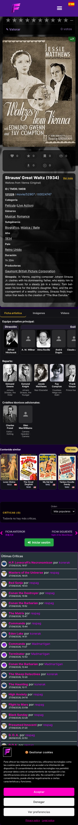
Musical (10, 216)
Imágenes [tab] (39, 313)
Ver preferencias (39, 812)
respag (54, 572)
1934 (8, 238)
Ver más (68, 178)
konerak (64, 562)
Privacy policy (33, 820)
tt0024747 (44, 194)
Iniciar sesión (41, 542)
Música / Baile (30, 227)
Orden (54, 506)
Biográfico (12, 227)
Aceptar (39, 792)
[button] (59, 8)
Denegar (39, 802)
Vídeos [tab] (65, 313)
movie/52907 (26, 194)
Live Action (25, 205)
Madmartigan (41, 644)
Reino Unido (13, 249)
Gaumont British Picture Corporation (30, 271)
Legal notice (48, 820)
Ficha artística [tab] (13, 313)
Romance (23, 216)
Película (10, 205)
